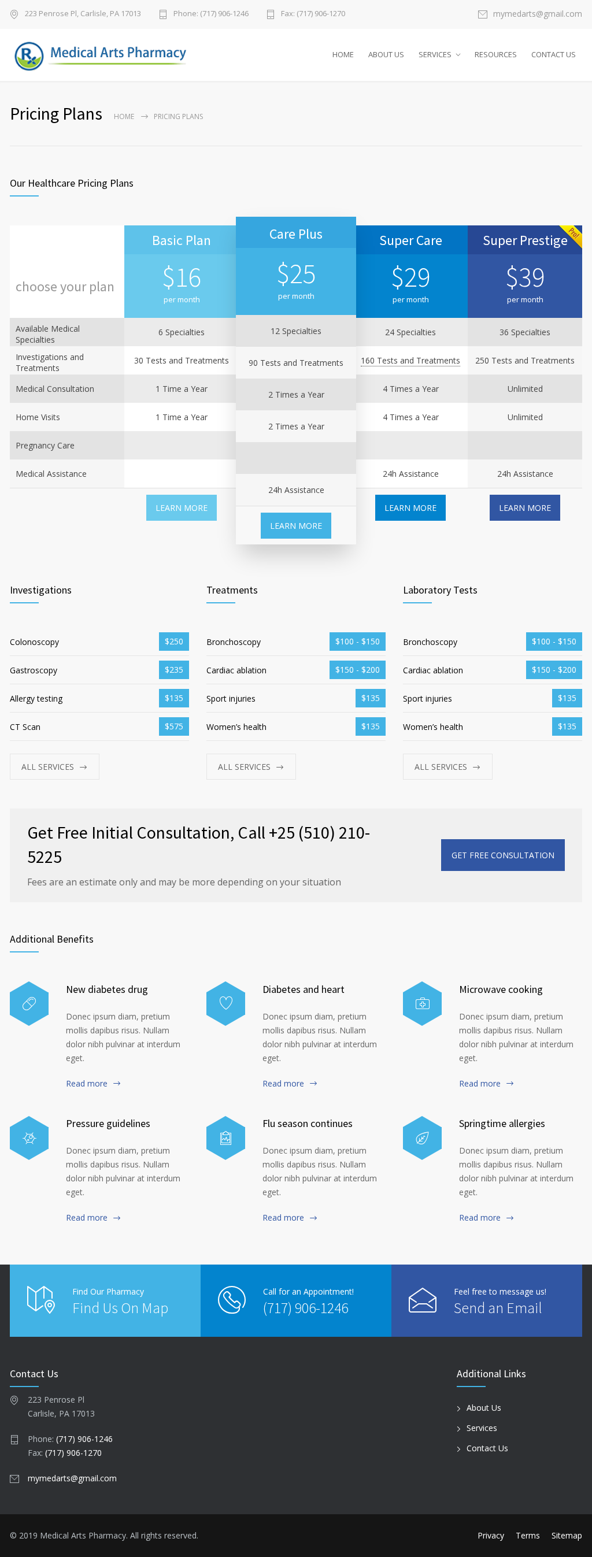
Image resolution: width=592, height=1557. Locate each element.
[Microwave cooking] (422, 1003)
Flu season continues (307, 1123)
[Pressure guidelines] (29, 1138)
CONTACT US (553, 54)
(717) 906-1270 (73, 1452)
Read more (87, 1083)
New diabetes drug (107, 989)
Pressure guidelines (108, 1123)
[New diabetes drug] (29, 1003)
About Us (484, 1407)
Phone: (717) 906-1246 (211, 14)
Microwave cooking (501, 989)
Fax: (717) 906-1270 (313, 14)
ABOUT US (386, 54)
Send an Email (498, 1307)
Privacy (491, 1535)
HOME (343, 54)
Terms (528, 1535)
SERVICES (435, 54)
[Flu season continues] (225, 1138)
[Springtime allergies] (422, 1138)
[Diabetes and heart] (225, 1003)
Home (124, 116)
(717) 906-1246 (305, 1307)
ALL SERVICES (47, 766)
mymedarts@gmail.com (537, 14)
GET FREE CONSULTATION (503, 855)
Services (482, 1427)
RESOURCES (496, 54)
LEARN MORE (182, 507)
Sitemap (567, 1535)
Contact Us (487, 1448)
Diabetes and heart (303, 989)
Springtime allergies (502, 1123)
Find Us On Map (120, 1307)
